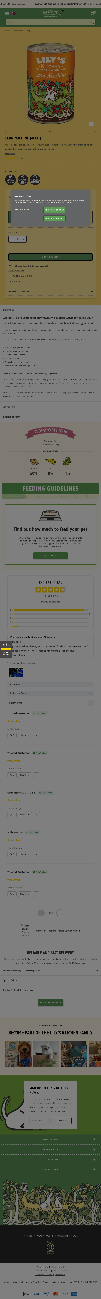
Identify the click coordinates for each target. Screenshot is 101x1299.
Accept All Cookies (54, 218)
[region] (50, 208)
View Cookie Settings (22, 209)
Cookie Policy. (69, 202)
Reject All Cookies (54, 210)
